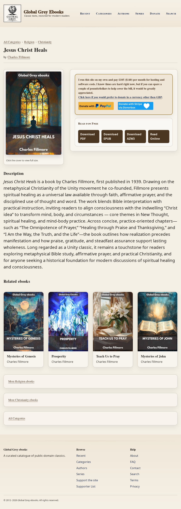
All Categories (12, 42)
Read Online (155, 136)
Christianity (45, 42)
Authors (123, 13)
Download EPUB (111, 136)
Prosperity (59, 356)
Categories (104, 13)
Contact (135, 468)
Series (139, 13)
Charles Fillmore (19, 57)
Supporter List (85, 486)
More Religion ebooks (21, 381)
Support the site (87, 480)
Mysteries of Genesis (21, 356)
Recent (85, 13)
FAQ (133, 462)
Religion (29, 42)
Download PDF (87, 136)
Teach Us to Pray (108, 356)
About (134, 456)
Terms (134, 480)
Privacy (135, 486)
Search (171, 13)
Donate (155, 13)
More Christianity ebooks (23, 400)
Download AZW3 (134, 136)
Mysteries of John (153, 356)
